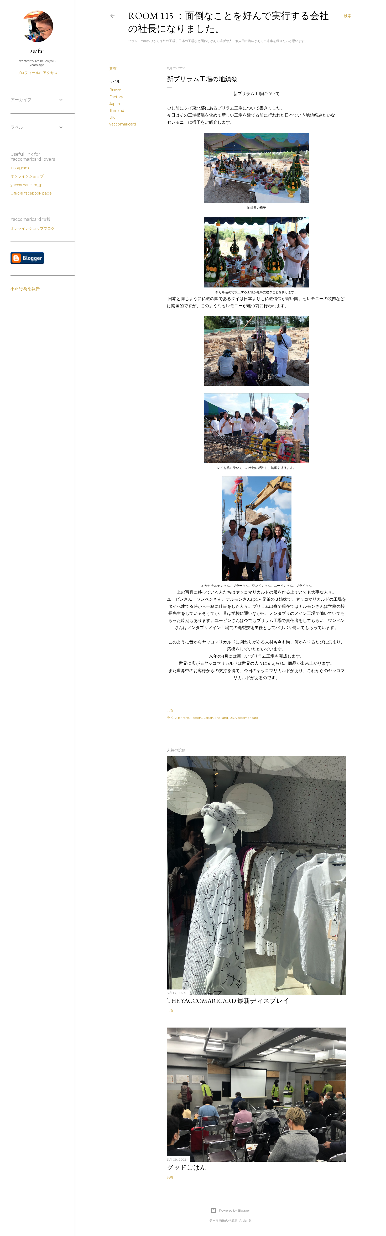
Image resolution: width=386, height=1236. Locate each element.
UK (112, 117)
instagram (20, 167)
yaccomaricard (122, 124)
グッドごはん (186, 1167)
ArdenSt (245, 1220)
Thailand (116, 110)
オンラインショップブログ (33, 228)
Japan (114, 103)
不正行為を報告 (25, 288)
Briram (115, 90)
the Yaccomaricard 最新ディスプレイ (228, 1001)
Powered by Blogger (234, 1210)
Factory (116, 97)
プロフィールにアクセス (37, 72)
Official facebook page (31, 193)
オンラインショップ (27, 176)
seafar (37, 51)
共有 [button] (113, 68)
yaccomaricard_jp (27, 184)
